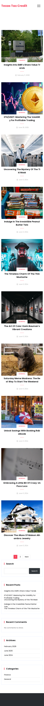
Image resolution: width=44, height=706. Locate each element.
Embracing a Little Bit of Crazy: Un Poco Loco (22, 484)
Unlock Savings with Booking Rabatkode (22, 432)
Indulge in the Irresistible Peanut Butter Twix (22, 223)
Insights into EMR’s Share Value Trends (22, 66)
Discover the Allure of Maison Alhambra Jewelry (22, 537)
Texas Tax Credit (14, 6)
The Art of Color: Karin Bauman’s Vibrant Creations (22, 328)
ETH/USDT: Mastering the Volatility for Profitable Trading (22, 119)
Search (10, 564)
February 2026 (10, 646)
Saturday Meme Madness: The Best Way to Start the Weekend (22, 380)
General (22, 112)
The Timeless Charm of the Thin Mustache (22, 275)
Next (27, 557)
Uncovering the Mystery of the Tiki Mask (22, 171)
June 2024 (8, 655)
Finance (22, 60)
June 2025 (8, 651)
